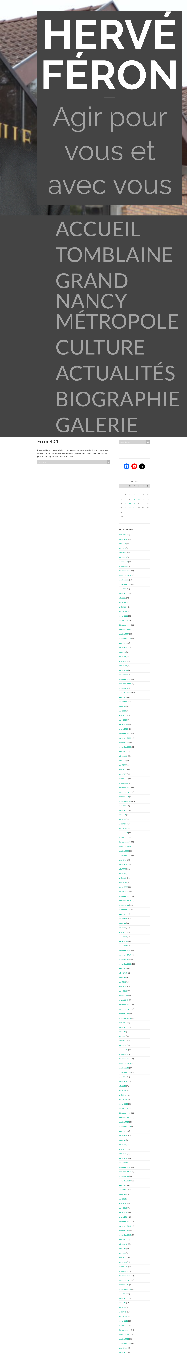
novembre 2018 (125, 955)
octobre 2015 (124, 1122)
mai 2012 (122, 1307)
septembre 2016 (125, 1072)
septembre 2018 (125, 964)
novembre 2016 (125, 1063)
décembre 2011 (124, 1330)
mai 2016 (122, 1090)
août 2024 (123, 643)
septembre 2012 (125, 1289)
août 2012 (123, 1294)
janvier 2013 (123, 1271)
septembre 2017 (125, 1018)
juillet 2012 (123, 1298)
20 (134, 503)
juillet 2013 (123, 1244)
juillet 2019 (123, 919)
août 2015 (123, 1131)
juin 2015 (122, 1140)
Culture (100, 346)
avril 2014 (122, 1203)
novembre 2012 (125, 1280)
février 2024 (123, 670)
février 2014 (123, 1212)
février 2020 (123, 887)
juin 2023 (122, 706)
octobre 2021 (124, 797)
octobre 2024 (124, 634)
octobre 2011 (124, 1339)
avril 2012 (122, 1312)
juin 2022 (122, 760)
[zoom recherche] (108, 462)
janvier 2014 (123, 1217)
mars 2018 (123, 991)
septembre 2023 (125, 693)
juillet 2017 (123, 1027)
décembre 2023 (124, 679)
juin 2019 (122, 923)
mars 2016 (123, 1099)
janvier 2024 (123, 675)
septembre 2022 (125, 747)
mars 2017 (123, 1045)
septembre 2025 (125, 584)
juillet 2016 (123, 1081)
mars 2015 (123, 1154)
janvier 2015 (123, 1163)
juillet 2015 (123, 1136)
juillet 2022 (123, 756)
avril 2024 (122, 661)
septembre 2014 (125, 1181)
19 (130, 503)
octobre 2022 (124, 742)
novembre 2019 (125, 900)
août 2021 (123, 806)
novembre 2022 (125, 738)
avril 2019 (122, 932)
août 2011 (123, 1348)
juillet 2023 (123, 702)
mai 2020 (122, 873)
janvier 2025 (123, 620)
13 (134, 499)
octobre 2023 (124, 688)
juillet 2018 (123, 973)
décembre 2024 (124, 625)
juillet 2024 (123, 648)
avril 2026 (122, 553)
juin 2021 (122, 815)
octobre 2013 (124, 1230)
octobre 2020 (124, 851)
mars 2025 (123, 611)
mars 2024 (123, 666)
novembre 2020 (125, 846)
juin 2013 (122, 1249)
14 (139, 499)
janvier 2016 (123, 1108)
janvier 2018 (123, 1000)
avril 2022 (122, 769)
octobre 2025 (124, 580)
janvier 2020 (123, 892)
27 (134, 508)
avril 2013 (122, 1257)
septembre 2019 (125, 910)
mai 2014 (122, 1199)
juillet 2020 (123, 864)
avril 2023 (122, 715)
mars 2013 (123, 1262)
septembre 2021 (125, 801)
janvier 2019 (123, 946)
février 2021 (123, 833)
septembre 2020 (125, 855)
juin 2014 (122, 1194)
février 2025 (123, 616)
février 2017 (123, 1050)
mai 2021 (122, 819)
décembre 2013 (124, 1221)
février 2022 (123, 779)
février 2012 (123, 1321)
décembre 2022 (124, 733)
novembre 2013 (125, 1226)
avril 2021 (122, 824)
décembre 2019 (124, 896)
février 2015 (123, 1158)
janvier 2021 (123, 837)
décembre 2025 (124, 571)
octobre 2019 (124, 905)
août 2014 (123, 1185)
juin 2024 (122, 652)
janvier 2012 (123, 1325)
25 (125, 508)
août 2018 (123, 968)
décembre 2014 (124, 1167)
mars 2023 (123, 720)
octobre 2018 (124, 959)
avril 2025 (122, 607)
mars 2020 (123, 882)
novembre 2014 (125, 1172)
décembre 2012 (124, 1276)
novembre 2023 (125, 684)
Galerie (96, 424)
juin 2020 (122, 869)
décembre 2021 (124, 788)
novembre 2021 (125, 792)
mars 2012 (123, 1316)
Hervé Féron (109, 54)
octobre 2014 (124, 1176)
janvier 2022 (123, 783)
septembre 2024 (125, 638)
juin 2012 (122, 1303)
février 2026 (123, 562)
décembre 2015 (124, 1113)
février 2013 (123, 1267)
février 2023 (123, 724)
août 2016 (123, 1077)
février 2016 (123, 1104)
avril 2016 (122, 1095)
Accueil (98, 228)
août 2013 (123, 1239)
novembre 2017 (125, 1009)
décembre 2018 (124, 950)
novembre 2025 (125, 575)
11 (125, 499)
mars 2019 (123, 937)
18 (125, 503)
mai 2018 (122, 982)
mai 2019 (122, 928)
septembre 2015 (125, 1126)
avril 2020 (122, 878)
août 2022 (123, 751)
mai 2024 (122, 656)
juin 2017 (122, 1032)
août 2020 (123, 860)
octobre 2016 (124, 1068)
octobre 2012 (124, 1285)
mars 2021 (123, 828)
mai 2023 (122, 711)
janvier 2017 (123, 1054)
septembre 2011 (125, 1343)
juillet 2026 (123, 539)
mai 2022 (122, 765)
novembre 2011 (125, 1334)
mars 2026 (123, 557)
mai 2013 (122, 1253)
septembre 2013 (125, 1235)
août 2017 (123, 1023)
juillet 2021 (123, 810)
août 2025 (123, 589)
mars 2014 (123, 1208)
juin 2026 (122, 544)
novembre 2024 (125, 629)
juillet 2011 (123, 1352)
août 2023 (123, 697)
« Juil (121, 516)
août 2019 (123, 914)
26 (130, 508)
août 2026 (123, 535)
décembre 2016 (124, 1059)
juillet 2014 (123, 1190)
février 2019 (123, 941)
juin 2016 (122, 1086)
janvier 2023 (123, 729)
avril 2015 (122, 1149)
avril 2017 (122, 1041)
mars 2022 (123, 774)
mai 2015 (122, 1145)
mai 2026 (122, 548)
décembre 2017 (124, 1004)
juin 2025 (122, 598)
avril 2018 (122, 986)
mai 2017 (122, 1036)
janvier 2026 (123, 566)
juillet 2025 (123, 593)
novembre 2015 (125, 1117)
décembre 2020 (124, 842)
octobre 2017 (124, 1013)
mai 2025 (122, 602)
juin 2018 (122, 977)
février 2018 (123, 995)
